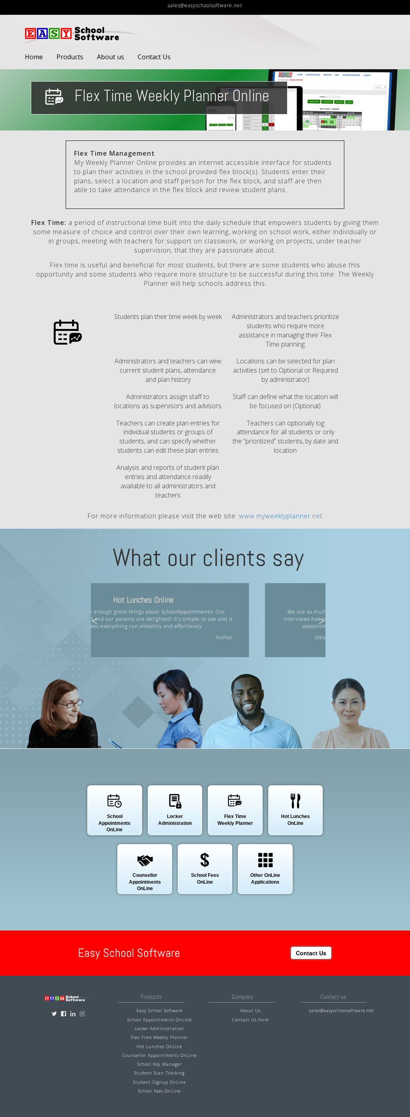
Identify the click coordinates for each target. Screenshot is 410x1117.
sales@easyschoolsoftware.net (205, 5)
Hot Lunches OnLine (159, 1046)
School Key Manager (159, 1064)
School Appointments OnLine (159, 1020)
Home (34, 56)
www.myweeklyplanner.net (281, 515)
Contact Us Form (250, 1020)
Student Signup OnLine (159, 1082)
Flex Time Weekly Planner (159, 1037)
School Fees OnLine (159, 1091)
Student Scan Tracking (159, 1073)
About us (110, 56)
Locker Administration (159, 1028)
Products (69, 56)
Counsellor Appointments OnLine (160, 1055)
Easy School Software (160, 1010)
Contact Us (154, 56)
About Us (250, 1010)
